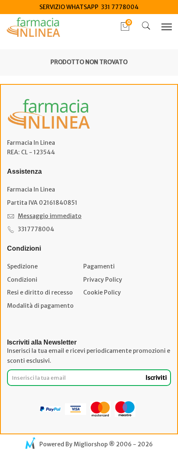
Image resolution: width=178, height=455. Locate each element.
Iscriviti (156, 377)
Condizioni (22, 279)
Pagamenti (99, 266)
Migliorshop (91, 444)
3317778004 (36, 229)
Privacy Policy (102, 279)
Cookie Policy (102, 292)
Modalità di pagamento (40, 305)
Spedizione (22, 266)
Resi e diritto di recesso (40, 292)
